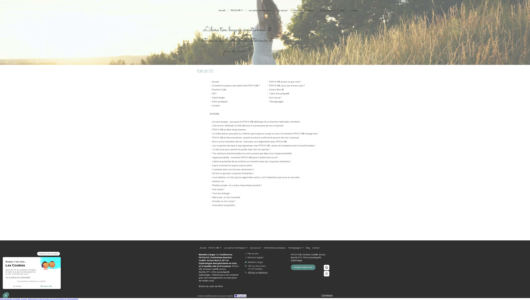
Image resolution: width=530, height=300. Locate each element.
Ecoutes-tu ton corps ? (223, 201)
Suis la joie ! (218, 189)
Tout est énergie (221, 193)
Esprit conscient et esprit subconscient (232, 165)
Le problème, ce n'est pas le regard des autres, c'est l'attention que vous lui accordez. (256, 177)
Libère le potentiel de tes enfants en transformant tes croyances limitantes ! (251, 161)
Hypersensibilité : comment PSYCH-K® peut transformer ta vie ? (245, 157)
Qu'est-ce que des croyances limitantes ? (233, 173)
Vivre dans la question (223, 205)
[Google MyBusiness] (326, 267)
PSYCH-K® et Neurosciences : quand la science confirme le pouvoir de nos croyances (255, 137)
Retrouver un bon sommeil (226, 197)
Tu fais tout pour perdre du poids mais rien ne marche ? (241, 149)
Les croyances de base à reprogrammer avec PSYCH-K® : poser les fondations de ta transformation (263, 145)
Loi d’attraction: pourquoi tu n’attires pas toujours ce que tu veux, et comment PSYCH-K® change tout (265, 133)
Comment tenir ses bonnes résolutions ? (233, 169)
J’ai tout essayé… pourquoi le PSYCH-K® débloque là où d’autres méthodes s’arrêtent (256, 121)
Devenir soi (218, 181)
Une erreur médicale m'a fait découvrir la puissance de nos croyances (248, 125)
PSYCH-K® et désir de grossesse (229, 129)
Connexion (327, 295)
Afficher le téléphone (258, 272)
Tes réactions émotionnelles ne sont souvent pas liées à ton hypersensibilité (252, 153)
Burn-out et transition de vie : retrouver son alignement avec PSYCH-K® (249, 141)
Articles (214, 114)
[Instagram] (326, 273)
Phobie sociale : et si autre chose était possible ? (237, 185)
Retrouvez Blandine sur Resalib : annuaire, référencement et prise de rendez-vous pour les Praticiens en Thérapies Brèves (39, 299)
